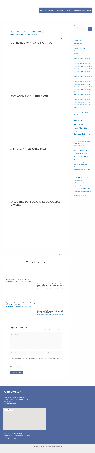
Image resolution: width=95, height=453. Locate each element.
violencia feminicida (78, 195)
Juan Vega (84, 147)
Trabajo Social (81, 177)
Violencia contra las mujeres (79, 182)
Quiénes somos (49, 10)
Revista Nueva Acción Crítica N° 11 (83, 61)
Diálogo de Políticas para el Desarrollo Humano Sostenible (50, 311)
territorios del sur (86, 174)
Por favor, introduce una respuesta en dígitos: (21, 362)
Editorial (76, 128)
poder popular (77, 164)
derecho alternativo (83, 114)
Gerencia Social (78, 143)
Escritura (80, 136)
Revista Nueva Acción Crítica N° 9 (82, 104)
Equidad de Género (82, 134)
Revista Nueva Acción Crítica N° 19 (83, 81)
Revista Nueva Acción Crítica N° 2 (82, 84)
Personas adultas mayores (80, 162)
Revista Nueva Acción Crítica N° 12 (83, 63)
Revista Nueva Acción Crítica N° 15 (83, 71)
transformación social (78, 180)
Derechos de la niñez (79, 117)
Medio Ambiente (80, 150)
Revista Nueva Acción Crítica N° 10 (83, 58)
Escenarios (76, 136)
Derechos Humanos (79, 122)
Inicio (41, 10)
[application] (53, 10)
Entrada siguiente (59, 254)
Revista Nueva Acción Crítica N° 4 (29, 34)
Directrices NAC (78, 40)
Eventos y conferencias (79, 10)
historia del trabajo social (79, 145)
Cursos (69, 10)
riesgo (89, 167)
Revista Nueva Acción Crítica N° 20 (83, 86)
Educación (83, 128)
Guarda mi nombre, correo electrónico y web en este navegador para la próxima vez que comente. (36, 358)
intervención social (78, 147)
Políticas (77, 167)
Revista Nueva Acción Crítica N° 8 (82, 102)
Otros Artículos (82, 156)
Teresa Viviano (78, 174)
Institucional (77, 45)
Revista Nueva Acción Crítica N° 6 (82, 97)
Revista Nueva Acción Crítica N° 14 (83, 68)
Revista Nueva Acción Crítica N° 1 (82, 56)
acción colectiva (77, 112)
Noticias (89, 10)
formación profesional (79, 141)
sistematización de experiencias (81, 171)
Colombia (87, 112)
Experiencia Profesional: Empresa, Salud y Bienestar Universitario (20, 303)
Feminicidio (77, 139)
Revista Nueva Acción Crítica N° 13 (83, 66)
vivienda (84, 195)
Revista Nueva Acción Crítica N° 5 (82, 94)
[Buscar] (90, 29)
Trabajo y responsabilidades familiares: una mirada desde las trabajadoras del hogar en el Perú (51, 285)
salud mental (77, 169)
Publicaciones (59, 10)
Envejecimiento (77, 131)
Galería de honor (78, 43)
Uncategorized (78, 107)
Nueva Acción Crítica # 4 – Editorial (18, 279)
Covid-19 (76, 114)
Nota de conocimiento (79, 48)
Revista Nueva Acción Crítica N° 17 (83, 76)
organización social (83, 153)
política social (84, 167)
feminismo (82, 139)
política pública (84, 164)
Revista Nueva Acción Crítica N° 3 (82, 89)
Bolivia (82, 112)
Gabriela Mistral (88, 141)
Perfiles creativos (78, 159)
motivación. (76, 153)
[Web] (54, 353)
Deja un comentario (15, 34)
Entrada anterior (13, 254)
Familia (84, 136)
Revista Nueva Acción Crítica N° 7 (82, 99)
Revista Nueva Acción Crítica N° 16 (83, 74)
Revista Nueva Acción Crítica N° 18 (83, 79)
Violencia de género (79, 185)
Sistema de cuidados (85, 169)
